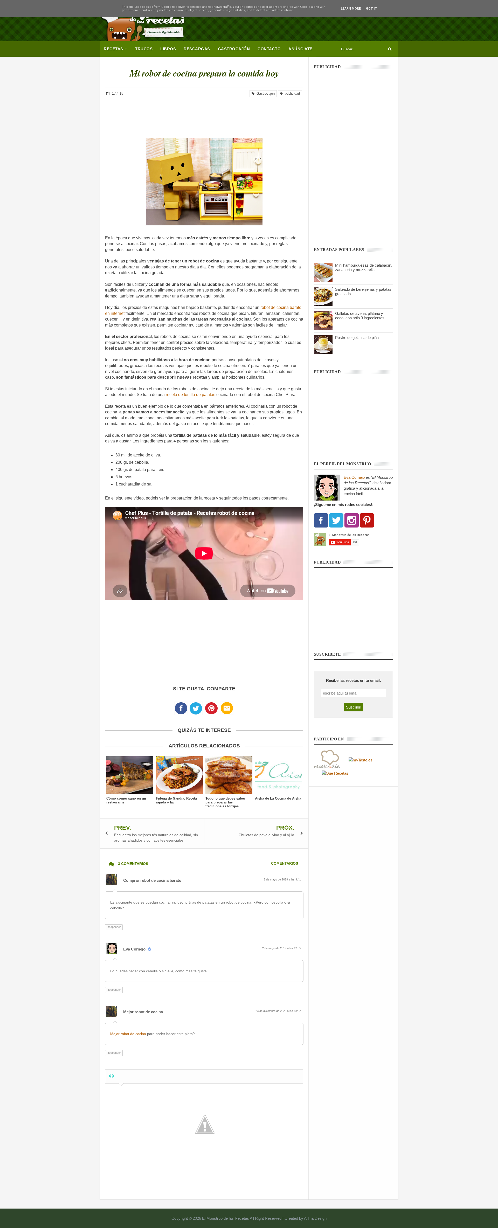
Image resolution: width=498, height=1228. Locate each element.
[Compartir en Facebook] (181, 710)
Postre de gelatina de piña (357, 337)
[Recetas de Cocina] (327, 759)
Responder (114, 926)
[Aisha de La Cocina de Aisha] (278, 775)
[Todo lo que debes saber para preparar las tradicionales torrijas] (229, 775)
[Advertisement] (303, 22)
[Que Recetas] (335, 773)
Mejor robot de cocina (143, 1012)
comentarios (284, 863)
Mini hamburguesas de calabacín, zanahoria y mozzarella (363, 267)
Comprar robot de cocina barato (152, 880)
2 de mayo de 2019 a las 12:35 (282, 948)
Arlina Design (315, 1218)
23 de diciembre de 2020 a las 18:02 (278, 1010)
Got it (371, 8)
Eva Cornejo (134, 949)
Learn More (351, 8)
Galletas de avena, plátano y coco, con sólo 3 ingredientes (359, 315)
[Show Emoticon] (111, 1076)
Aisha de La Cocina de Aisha (278, 798)
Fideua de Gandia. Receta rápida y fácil (176, 800)
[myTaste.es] (360, 759)
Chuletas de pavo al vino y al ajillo (266, 835)
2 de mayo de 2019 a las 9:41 (283, 879)
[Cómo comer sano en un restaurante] (130, 775)
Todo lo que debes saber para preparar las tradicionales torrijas (225, 802)
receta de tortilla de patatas (190, 394)
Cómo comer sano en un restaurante (126, 800)
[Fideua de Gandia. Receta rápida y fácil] (179, 775)
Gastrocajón (264, 93)
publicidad (291, 93)
